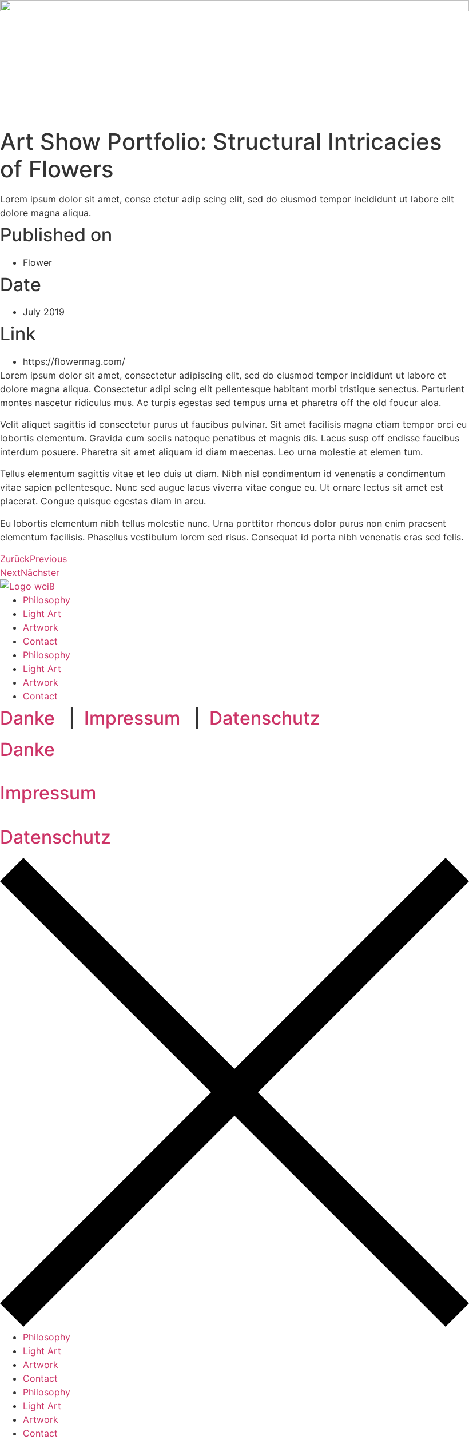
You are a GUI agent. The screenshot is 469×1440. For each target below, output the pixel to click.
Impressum (132, 718)
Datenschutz (264, 718)
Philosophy (46, 600)
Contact (40, 641)
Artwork (40, 627)
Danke (27, 718)
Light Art (42, 613)
